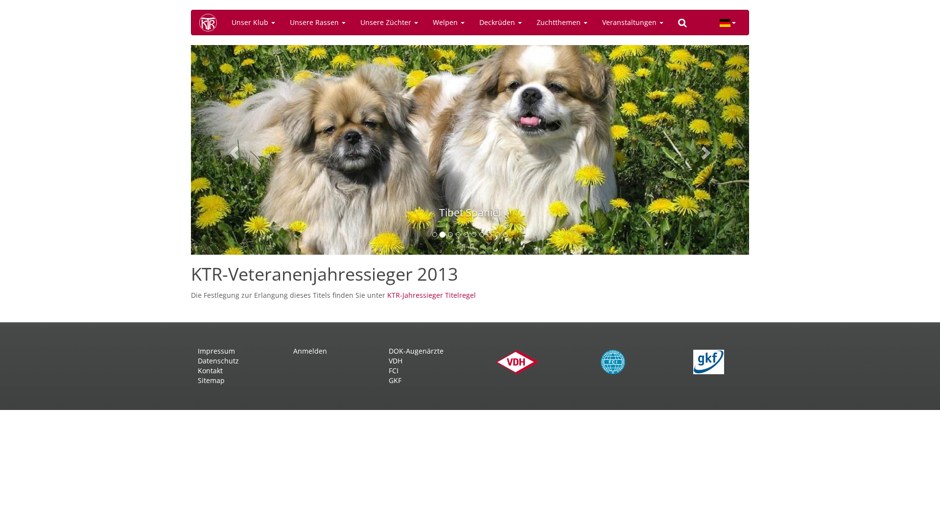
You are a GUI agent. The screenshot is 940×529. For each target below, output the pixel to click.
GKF (395, 380)
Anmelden (310, 351)
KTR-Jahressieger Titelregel (431, 295)
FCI (394, 370)
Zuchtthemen (560, 22)
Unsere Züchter (386, 22)
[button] (233, 150)
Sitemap (211, 380)
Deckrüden (498, 22)
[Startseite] (211, 22)
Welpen (446, 22)
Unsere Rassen (315, 22)
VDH (395, 360)
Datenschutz (218, 360)
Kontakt (210, 370)
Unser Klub (251, 22)
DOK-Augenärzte (416, 351)
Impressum (216, 351)
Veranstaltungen (630, 22)
